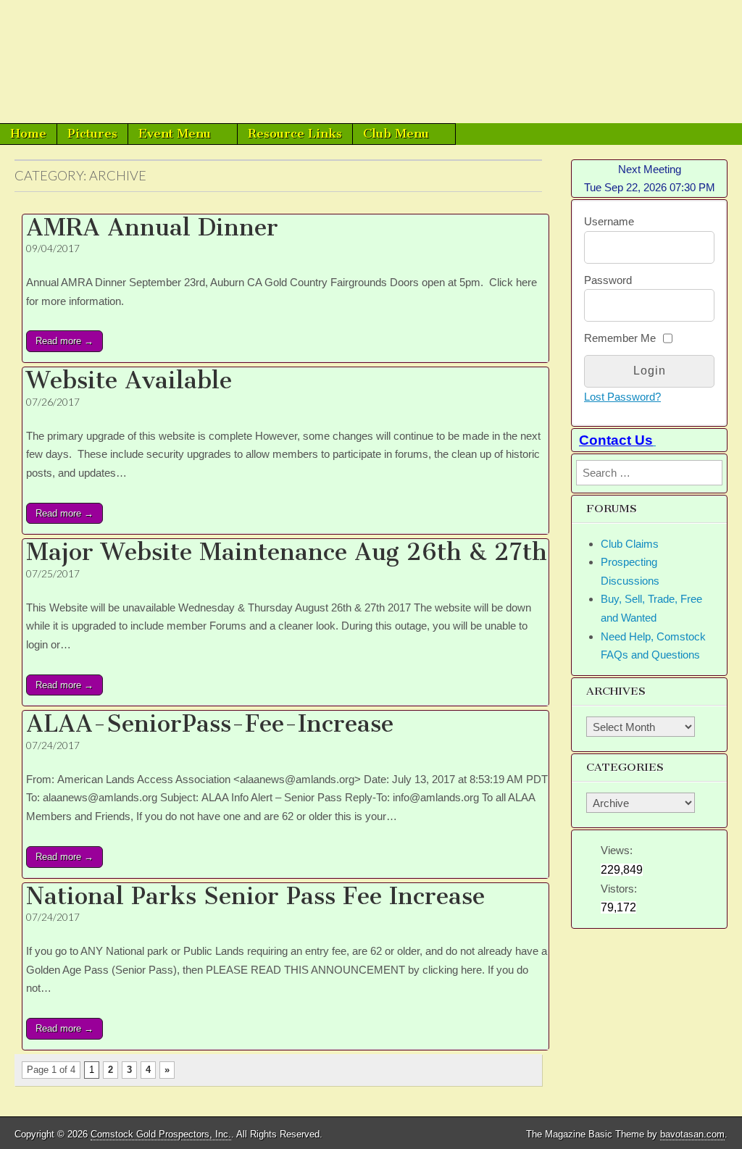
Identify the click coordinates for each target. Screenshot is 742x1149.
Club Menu (396, 133)
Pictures (92, 133)
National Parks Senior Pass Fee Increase (255, 896)
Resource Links (295, 133)
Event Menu (174, 133)
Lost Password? (622, 396)
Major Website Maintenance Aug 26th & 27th (286, 552)
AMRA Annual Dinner (152, 227)
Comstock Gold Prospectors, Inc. (161, 1134)
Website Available (129, 380)
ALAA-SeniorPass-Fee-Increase (209, 724)
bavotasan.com (692, 1134)
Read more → (64, 340)
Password (608, 280)
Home (28, 133)
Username (609, 221)
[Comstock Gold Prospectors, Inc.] (371, 61)
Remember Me (620, 338)
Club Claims (630, 544)
